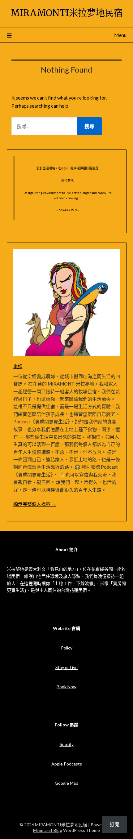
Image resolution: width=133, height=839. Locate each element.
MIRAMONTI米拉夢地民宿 (67, 13)
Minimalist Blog (47, 830)
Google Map (66, 783)
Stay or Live (66, 667)
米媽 (18, 366)
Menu (120, 35)
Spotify (67, 744)
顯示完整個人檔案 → (34, 504)
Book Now (66, 686)
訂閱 (114, 824)
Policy (66, 647)
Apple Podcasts (66, 763)
